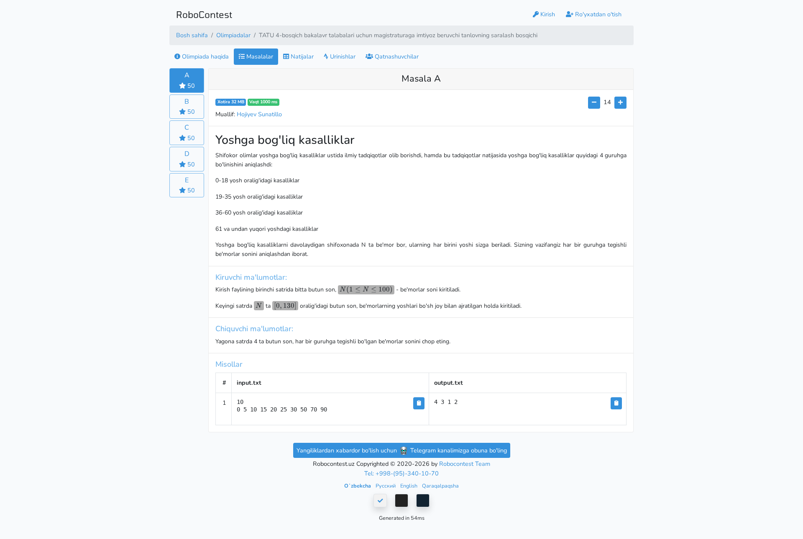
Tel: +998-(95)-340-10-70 (401, 473)
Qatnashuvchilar (396, 56)
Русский (386, 485)
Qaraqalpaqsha (440, 485)
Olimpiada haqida (204, 56)
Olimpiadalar (233, 35)
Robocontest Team (464, 464)
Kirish (547, 14)
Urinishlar (341, 56)
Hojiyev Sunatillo (259, 114)
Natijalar (301, 56)
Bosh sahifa (192, 35)
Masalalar (259, 56)
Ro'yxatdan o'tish (597, 14)
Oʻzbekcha (358, 485)
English (409, 485)
